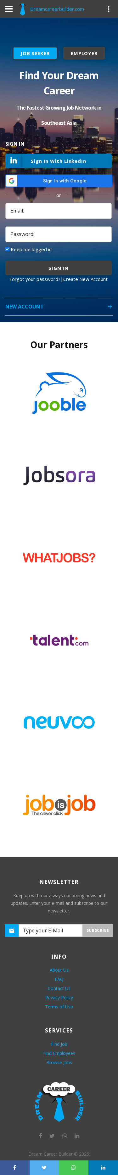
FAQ (59, 979)
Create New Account (85, 279)
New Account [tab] (24, 306)
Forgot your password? (34, 279)
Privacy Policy (59, 997)
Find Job (59, 1044)
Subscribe (98, 930)
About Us (59, 970)
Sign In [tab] (15, 143)
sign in (58, 268)
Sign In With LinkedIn (58, 161)
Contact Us (59, 988)
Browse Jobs (59, 1062)
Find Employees (59, 1053)
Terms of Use (59, 1007)
